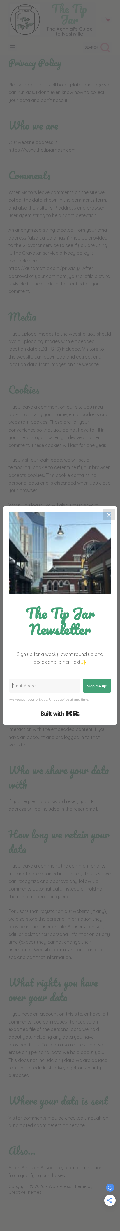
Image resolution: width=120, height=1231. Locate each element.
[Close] (109, 514)
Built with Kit (60, 713)
